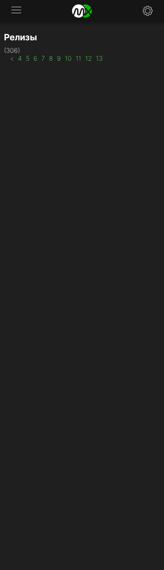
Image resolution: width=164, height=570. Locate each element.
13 (99, 58)
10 (68, 58)
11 (78, 58)
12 (88, 58)
